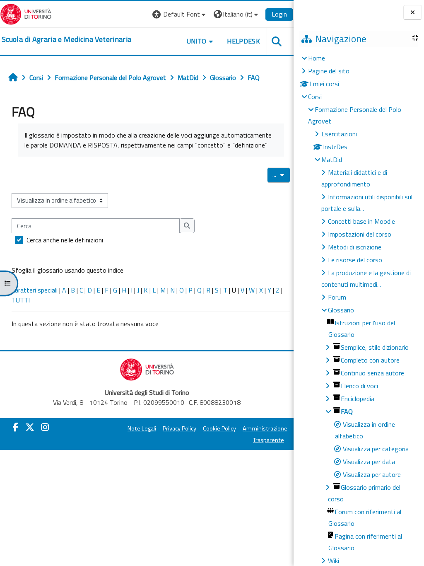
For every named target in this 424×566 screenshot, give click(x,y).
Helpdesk (243, 41)
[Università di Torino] (26, 13)
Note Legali (142, 428)
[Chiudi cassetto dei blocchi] (412, 12)
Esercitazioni (339, 134)
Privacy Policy (179, 428)
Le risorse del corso (355, 260)
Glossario (341, 310)
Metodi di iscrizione (354, 247)
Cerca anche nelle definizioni (64, 240)
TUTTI (21, 300)
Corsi (315, 97)
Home (316, 58)
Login (279, 14)
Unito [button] (197, 41)
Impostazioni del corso (359, 234)
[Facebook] (16, 427)
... (281, 174)
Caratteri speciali (35, 290)
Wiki (333, 561)
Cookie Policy (219, 428)
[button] (180, 14)
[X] (30, 427)
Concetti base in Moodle (361, 221)
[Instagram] (45, 427)
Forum (337, 297)
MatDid (331, 159)
